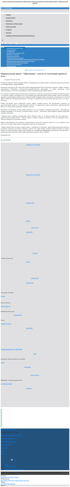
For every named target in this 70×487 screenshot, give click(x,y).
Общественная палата (7, 438)
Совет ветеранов (6, 444)
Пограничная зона (11, 66)
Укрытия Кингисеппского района (15, 58)
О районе (9, 29)
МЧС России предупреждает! (14, 64)
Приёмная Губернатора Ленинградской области (20, 35)
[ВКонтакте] (6, 460)
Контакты (8, 32)
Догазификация (10, 51)
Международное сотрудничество (11, 435)
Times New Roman (9, 484)
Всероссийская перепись (8, 441)
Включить (11, 480)
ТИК (2, 451)
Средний (10, 477)
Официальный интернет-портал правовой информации (21, 61)
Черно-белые (19, 480)
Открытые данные (11, 49)
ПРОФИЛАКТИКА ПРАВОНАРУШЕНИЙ (17, 62)
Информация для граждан (9, 429)
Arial (2, 484)
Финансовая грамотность (13, 56)
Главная (8, 14)
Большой (16, 477)
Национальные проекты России (15, 48)
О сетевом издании (10, 466)
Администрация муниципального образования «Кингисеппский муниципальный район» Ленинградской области (35, 2)
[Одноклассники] (3, 460)
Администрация (10, 17)
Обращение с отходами (13, 54)
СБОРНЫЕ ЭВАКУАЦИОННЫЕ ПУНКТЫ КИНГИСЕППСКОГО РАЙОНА (25, 59)
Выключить (4, 480)
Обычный (4, 477)
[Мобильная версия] (9, 460)
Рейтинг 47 (4, 448)
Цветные (26, 480)
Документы (9, 20)
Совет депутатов (11, 26)
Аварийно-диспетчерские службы (15, 53)
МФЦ (2, 454)
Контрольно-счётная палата (14, 23)
